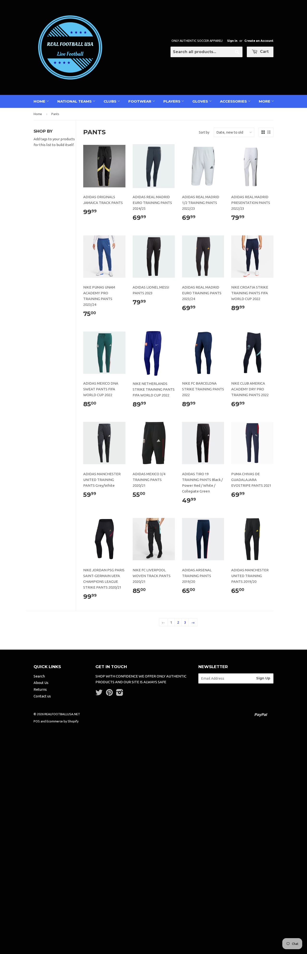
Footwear (140, 101)
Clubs (110, 101)
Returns (40, 689)
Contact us (42, 696)
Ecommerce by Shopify (62, 721)
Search (39, 676)
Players (172, 101)
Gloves (200, 101)
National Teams (75, 101)
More (265, 101)
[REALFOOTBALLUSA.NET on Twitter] (99, 694)
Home (40, 101)
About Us (41, 683)
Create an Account (258, 40)
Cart (264, 51)
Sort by (204, 132)
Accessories (234, 101)
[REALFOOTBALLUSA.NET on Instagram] (119, 694)
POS (37, 721)
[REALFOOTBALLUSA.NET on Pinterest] (109, 694)
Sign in (232, 40)
